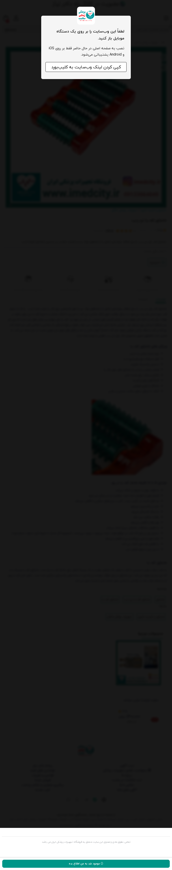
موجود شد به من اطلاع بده (85, 863)
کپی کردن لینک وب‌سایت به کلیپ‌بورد (86, 67)
